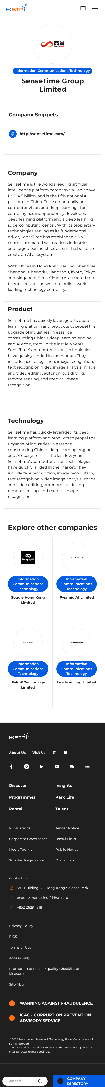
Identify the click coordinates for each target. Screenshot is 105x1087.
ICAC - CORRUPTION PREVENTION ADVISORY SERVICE (55, 1018)
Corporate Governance (28, 839)
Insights (63, 785)
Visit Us (38, 753)
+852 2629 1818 (29, 907)
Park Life (64, 797)
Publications (19, 828)
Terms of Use (20, 947)
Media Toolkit (20, 849)
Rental (15, 809)
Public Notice (66, 849)
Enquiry (60, 8)
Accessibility (19, 958)
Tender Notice (67, 828)
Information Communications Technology (28, 584)
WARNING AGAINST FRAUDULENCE (56, 1003)
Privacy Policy (21, 926)
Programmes (22, 797)
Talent (61, 809)
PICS (13, 936)
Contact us (64, 860)
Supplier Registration (27, 860)
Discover (18, 785)
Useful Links (65, 839)
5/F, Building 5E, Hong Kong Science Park (52, 888)
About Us (17, 753)
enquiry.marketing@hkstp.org (42, 897)
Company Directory (77, 1081)
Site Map (16, 984)
